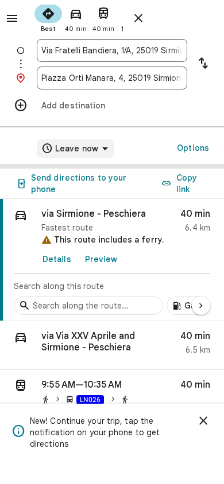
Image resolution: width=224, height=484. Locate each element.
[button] (112, 345)
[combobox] (112, 50)
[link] (112, 260)
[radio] (48, 17)
